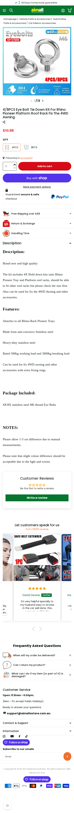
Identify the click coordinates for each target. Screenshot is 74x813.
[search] (11, 10)
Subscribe (67, 756)
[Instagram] (4, 736)
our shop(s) (26, 157)
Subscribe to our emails (18, 749)
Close (37, 723)
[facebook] (19, 736)
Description (12, 243)
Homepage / (11, 19)
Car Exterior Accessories (42, 23)
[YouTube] (12, 736)
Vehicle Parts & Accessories (35, 19)
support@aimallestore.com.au (28, 713)
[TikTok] (26, 736)
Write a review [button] (37, 498)
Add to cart (44, 166)
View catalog (5, 10)
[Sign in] (63, 10)
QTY (5, 139)
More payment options (37, 187)
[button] (42, 100)
